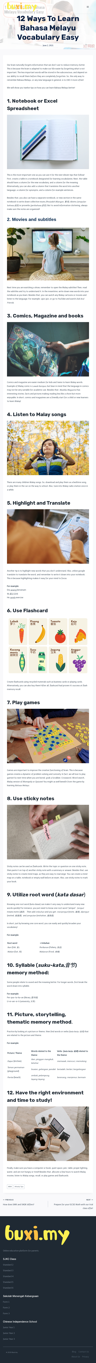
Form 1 (6, 1302)
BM (10, 1187)
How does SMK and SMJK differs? (18, 1202)
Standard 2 (8, 1265)
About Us (76, 1357)
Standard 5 (8, 1282)
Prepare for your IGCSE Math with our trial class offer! (73, 1204)
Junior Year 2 (9, 1333)
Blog (74, 1352)
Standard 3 (8, 1270)
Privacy (85, 1357)
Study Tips (19, 1187)
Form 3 (6, 1313)
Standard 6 (8, 1288)
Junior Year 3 (9, 1339)
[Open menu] (87, 7)
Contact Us (83, 1352)
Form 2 (6, 1307)
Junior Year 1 (8, 1327)
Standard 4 (8, 1276)
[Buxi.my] (21, 7)
